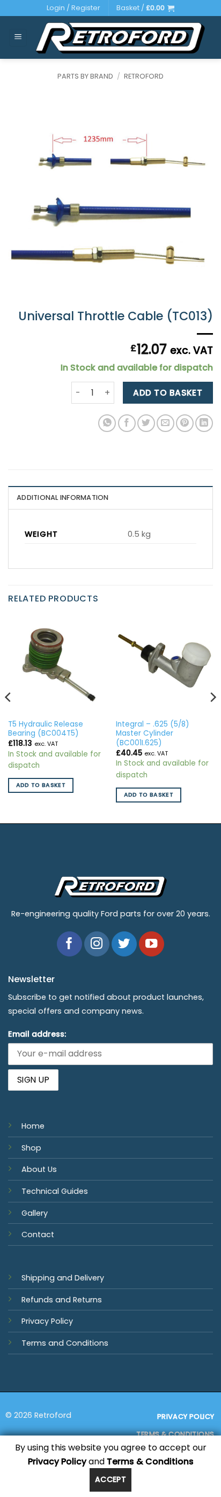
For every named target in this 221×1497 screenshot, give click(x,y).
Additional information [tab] (63, 497)
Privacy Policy (47, 1321)
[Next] (212, 718)
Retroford (144, 76)
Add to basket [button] (40, 785)
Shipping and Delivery (62, 1277)
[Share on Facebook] (127, 423)
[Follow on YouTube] (151, 943)
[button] (145, 8)
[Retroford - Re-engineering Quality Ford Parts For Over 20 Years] (120, 38)
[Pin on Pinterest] (185, 423)
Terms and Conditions (64, 1343)
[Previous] (8, 718)
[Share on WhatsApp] (107, 423)
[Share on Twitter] (146, 423)
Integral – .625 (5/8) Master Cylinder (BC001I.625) (152, 734)
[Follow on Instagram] (96, 943)
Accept (111, 1479)
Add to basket (167, 392)
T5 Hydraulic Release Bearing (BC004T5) (45, 729)
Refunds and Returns (61, 1299)
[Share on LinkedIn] (204, 423)
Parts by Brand (85, 76)
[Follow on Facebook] (69, 943)
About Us (39, 1169)
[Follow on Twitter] (124, 943)
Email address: (37, 1034)
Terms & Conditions (150, 1461)
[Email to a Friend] (165, 423)
